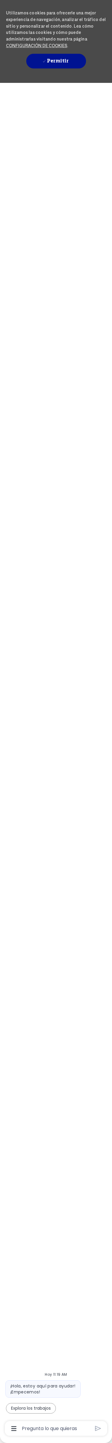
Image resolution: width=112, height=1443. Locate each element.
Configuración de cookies (36, 45)
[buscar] (66, 95)
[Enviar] (98, 1428)
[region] (56, 719)
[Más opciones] (14, 1428)
